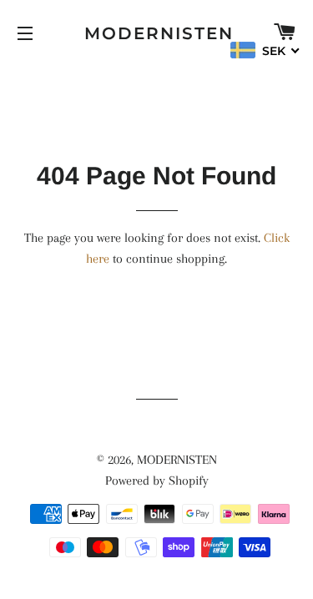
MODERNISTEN (156, 33)
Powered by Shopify (157, 480)
